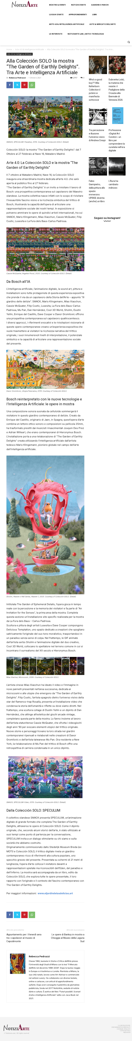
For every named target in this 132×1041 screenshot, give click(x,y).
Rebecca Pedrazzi (17, 77)
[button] (128, 42)
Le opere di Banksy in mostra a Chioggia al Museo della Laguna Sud (67, 938)
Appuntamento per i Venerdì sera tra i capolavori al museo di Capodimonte (23, 938)
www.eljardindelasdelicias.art (55, 893)
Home (9, 49)
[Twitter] (17, 85)
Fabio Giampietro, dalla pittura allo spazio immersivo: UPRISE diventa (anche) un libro (97, 191)
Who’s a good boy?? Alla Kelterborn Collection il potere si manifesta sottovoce (95, 89)
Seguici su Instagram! (107, 218)
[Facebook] (9, 85)
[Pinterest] (24, 85)
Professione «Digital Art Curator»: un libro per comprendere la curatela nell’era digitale (117, 140)
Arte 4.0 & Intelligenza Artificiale (29, 49)
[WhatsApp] (32, 85)
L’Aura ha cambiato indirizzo (113, 184)
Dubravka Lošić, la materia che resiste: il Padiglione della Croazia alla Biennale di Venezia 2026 (117, 89)
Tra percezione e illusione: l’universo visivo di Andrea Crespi (97, 135)
